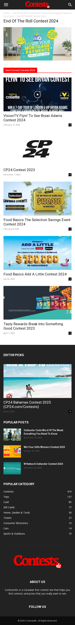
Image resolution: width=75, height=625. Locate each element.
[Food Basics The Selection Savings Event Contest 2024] (37, 198)
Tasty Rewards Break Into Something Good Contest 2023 (33, 326)
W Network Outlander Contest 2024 (43, 463)
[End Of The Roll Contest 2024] (37, 59)
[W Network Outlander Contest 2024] (12, 468)
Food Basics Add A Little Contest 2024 (35, 274)
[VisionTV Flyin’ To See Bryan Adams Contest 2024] (37, 94)
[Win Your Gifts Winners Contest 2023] (12, 451)
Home (6, 13)
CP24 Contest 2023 (19, 170)
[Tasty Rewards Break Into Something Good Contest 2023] (37, 303)
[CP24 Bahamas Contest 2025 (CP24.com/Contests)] (37, 381)
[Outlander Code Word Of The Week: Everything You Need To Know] (12, 434)
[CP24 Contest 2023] (37, 149)
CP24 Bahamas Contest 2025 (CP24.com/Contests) (27, 404)
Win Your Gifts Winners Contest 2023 (44, 447)
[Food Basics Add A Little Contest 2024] (37, 253)
